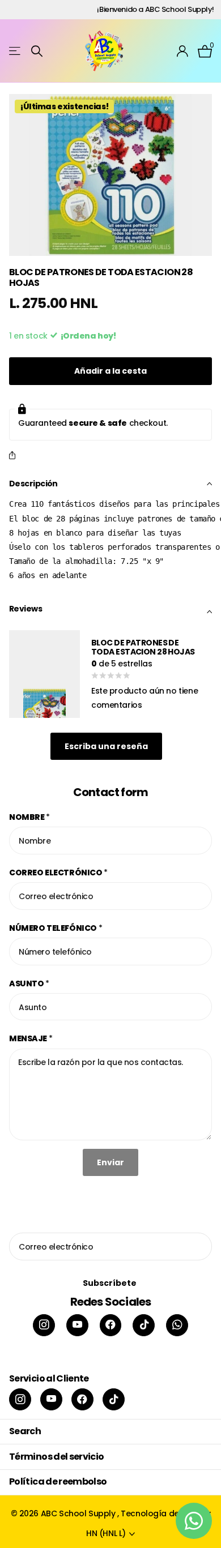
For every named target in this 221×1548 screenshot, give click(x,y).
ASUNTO (29, 983)
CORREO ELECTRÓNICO (58, 872)
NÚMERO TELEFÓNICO (55, 928)
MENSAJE (31, 1038)
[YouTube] (77, 1325)
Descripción (33, 483)
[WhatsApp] (177, 1325)
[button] (14, 456)
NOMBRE (29, 817)
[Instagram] (44, 1325)
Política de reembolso (58, 1481)
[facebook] (111, 1325)
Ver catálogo (15, 51)
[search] (36, 51)
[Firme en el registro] (183, 51)
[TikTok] (144, 1325)
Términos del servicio (56, 1456)
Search (25, 1431)
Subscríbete (110, 1283)
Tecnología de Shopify (165, 1513)
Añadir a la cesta (110, 371)
